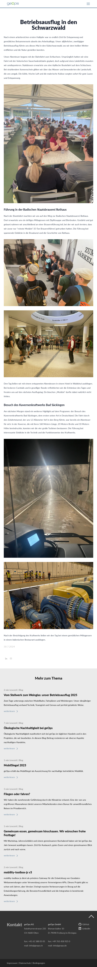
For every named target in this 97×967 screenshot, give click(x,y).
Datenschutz (25, 962)
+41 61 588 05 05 (36, 941)
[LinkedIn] (6, 658)
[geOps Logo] (13, 3)
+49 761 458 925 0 (61, 941)
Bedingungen (39, 962)
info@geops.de (60, 945)
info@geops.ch (36, 945)
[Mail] (11, 658)
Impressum (12, 962)
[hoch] (91, 916)
